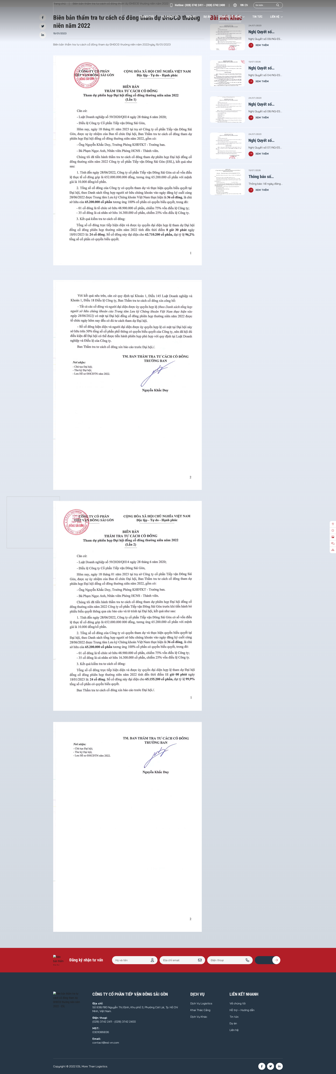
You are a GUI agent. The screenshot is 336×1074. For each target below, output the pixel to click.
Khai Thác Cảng (200, 1010)
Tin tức (257, 16)
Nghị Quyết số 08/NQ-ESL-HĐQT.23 (265, 104)
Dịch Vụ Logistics (201, 1003)
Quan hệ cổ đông (230, 16)
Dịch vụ (191, 16)
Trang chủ (146, 16)
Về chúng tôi (169, 16)
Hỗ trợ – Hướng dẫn (242, 1010)
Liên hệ (274, 16)
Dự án (207, 16)
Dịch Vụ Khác (198, 1016)
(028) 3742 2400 (215, 5)
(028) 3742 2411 (194, 5)
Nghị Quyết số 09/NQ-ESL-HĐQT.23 (265, 32)
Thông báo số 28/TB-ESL (259, 177)
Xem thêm (262, 45)
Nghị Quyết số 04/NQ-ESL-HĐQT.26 (265, 68)
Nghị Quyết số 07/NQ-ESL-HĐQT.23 (265, 140)
